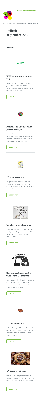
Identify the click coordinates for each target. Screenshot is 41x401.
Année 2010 (17, 23)
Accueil (5, 23)
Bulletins (10, 23)
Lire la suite (14, 96)
